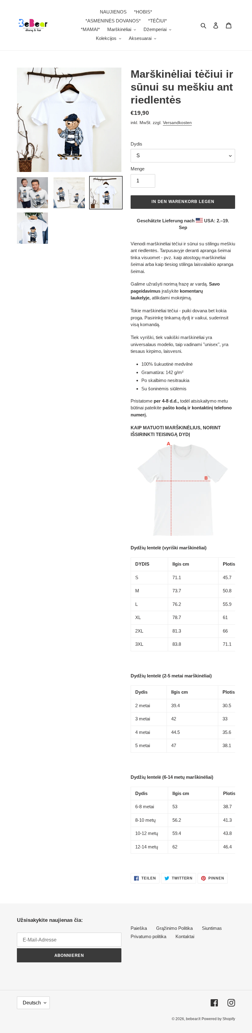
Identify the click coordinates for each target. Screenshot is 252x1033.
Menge (137, 168)
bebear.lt (193, 1019)
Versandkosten (177, 122)
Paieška (139, 928)
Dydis (136, 143)
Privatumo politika (148, 936)
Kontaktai (184, 936)
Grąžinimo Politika (174, 928)
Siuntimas (212, 928)
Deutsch (32, 1002)
